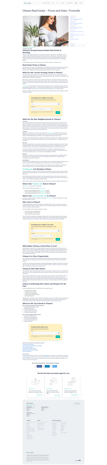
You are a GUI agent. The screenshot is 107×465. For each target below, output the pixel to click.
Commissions (69, 3)
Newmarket (63, 423)
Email (32, 101)
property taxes (42, 188)
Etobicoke (54, 428)
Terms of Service (39, 111)
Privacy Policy (43, 111)
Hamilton (54, 429)
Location (33, 106)
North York (63, 425)
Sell (57, 3)
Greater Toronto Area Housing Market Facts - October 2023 (76, 28)
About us (28, 423)
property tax (26, 186)
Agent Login (77, 403)
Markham (54, 432)
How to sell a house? (30, 431)
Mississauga (54, 434)
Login (38, 426)
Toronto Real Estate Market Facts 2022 (76, 31)
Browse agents (49, 388)
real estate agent (46, 355)
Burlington (54, 425)
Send (58, 112)
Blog (76, 3)
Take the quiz (31, 388)
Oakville (62, 426)
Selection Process (41, 423)
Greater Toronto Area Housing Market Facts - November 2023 (76, 24)
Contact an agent (74, 394)
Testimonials (29, 435)
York (61, 431)
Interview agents (67, 388)
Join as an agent (40, 428)
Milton (53, 435)
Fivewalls (35, 359)
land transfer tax (49, 198)
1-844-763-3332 (32, 239)
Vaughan (62, 429)
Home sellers (25, 85)
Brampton (54, 423)
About (81, 3)
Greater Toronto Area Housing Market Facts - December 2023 (76, 19)
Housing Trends (46, 3)
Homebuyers (28, 169)
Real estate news (29, 428)
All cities (72, 45)
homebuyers (50, 133)
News (27, 425)
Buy (53, 3)
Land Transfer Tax (39, 196)
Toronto (62, 428)
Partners (28, 426)
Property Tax (37, 184)
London (53, 431)
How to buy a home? (30, 429)
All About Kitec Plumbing (74, 39)
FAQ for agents (40, 429)
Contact (28, 434)
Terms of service (29, 437)
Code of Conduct (40, 425)
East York (54, 426)
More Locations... (64, 432)
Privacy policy (29, 438)
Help (27, 432)
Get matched (57, 395)
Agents (62, 3)
